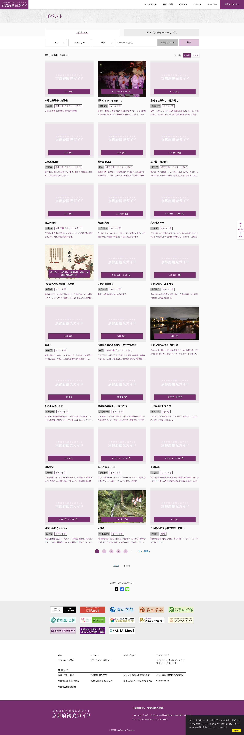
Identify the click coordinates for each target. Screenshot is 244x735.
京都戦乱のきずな (99, 675)
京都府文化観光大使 (67, 687)
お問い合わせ (130, 655)
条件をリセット (168, 42)
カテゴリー (79, 42)
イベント (183, 4)
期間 (103, 42)
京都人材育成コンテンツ (102, 681)
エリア (56, 42)
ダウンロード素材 (66, 660)
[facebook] (122, 589)
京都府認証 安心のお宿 (68, 681)
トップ (116, 566)
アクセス (197, 4)
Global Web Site (163, 681)
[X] (117, 589)
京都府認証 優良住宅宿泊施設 (169, 675)
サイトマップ (162, 655)
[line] (127, 589)
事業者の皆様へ (232, 4)
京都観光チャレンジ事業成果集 (138, 681)
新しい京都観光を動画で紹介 (137, 675)
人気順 (195, 55)
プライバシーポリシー (101, 660)
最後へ (147, 551)
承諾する (237, 730)
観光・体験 (168, 4)
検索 (189, 42)
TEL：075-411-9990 (140, 719)
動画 (60, 655)
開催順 (187, 55)
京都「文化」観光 (66, 675)
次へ (140, 551)
